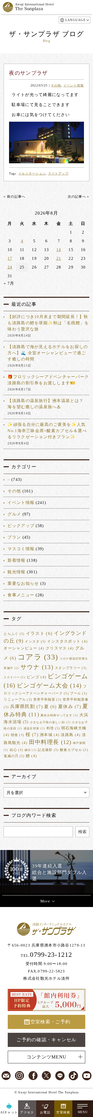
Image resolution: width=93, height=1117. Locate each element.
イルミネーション (32, 173)
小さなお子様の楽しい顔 (50, 722)
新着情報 (16, 560)
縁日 (31, 750)
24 (9, 267)
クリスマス (60, 648)
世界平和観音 (47, 699)
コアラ (38, 657)
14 (58, 249)
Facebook (33, 1075)
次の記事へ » (78, 196)
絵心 (16, 750)
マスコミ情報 (20, 549)
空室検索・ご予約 (50, 1021)
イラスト (39, 633)
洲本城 (49, 735)
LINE (60, 1075)
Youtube (86, 1075)
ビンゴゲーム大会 (49, 685)
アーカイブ (23, 776)
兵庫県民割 (26, 706)
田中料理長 (50, 742)
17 (9, 258)
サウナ (36, 667)
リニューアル (18, 699)
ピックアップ (20, 525)
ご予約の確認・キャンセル (46, 1039)
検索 (82, 831)
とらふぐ (14, 634)
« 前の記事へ (14, 196)
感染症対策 (34, 728)
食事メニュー (20, 595)
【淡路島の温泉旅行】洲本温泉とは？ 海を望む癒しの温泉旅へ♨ (45, 403)
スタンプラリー (71, 668)
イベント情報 (73, 85)
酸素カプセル (74, 750)
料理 (53, 728)
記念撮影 (48, 750)
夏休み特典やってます (59, 715)
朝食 (17, 735)
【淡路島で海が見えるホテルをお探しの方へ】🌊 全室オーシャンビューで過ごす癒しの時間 (47, 353)
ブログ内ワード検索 (33, 815)
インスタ (35, 641)
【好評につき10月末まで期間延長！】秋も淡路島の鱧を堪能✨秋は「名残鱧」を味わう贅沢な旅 (48, 322)
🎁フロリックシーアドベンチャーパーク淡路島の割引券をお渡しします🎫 (48, 380)
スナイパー (14, 677)
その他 (56, 85)
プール (78, 693)
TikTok (73, 1075)
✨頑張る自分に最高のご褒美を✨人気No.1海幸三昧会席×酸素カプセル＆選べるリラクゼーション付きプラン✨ (47, 430)
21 (58, 258)
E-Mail (6, 1075)
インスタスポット (67, 641)
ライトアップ (58, 173)
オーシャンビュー (24, 648)
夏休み (69, 706)
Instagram (19, 1075)
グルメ (14, 514)
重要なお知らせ (23, 583)
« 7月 (9, 283)
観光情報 (16, 572)
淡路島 (70, 735)
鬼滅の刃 (14, 756)
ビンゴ (36, 677)
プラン (14, 537)
